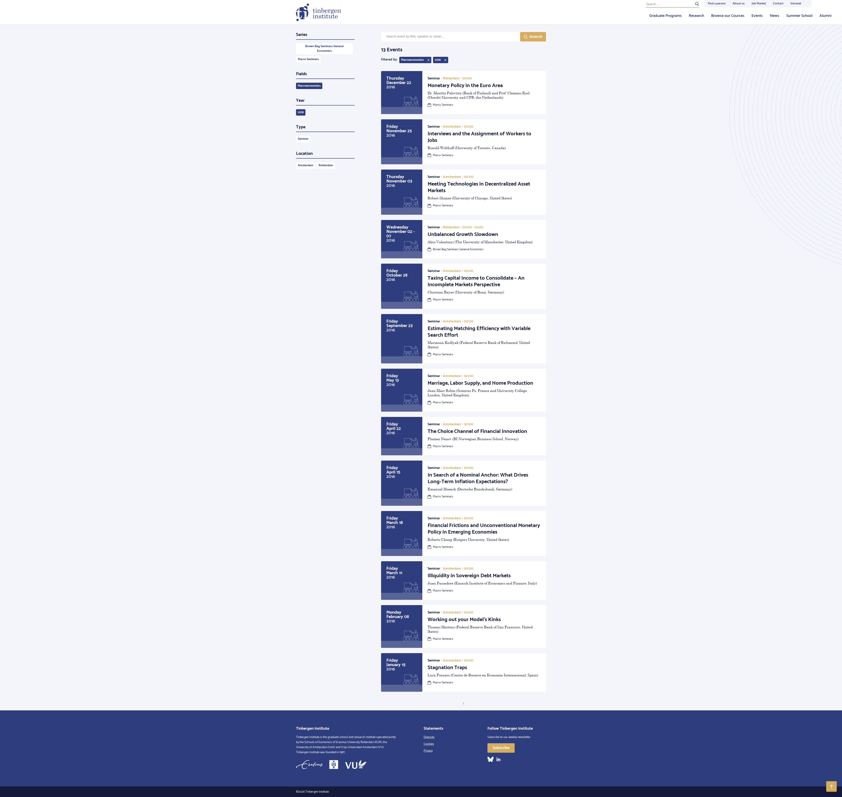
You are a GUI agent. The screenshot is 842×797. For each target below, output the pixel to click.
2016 (301, 112)
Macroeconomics (309, 85)
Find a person (717, 3)
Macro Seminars (308, 59)
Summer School (799, 16)
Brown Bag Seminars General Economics (324, 49)
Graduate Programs (665, 16)
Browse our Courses (727, 16)
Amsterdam (305, 165)
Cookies (429, 744)
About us (739, 3)
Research (696, 16)
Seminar (303, 138)
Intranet (795, 3)
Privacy (428, 750)
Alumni (825, 16)
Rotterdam (326, 165)
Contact (778, 3)
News (774, 16)
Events (757, 16)
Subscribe (501, 748)
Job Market (759, 3)
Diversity (429, 737)
